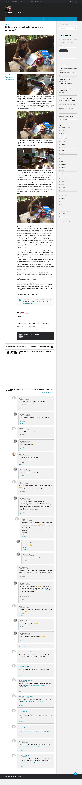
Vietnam (62, 204)
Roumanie (63, 178)
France (62, 158)
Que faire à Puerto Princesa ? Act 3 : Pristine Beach (46, 325)
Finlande (62, 155)
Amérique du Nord (64, 127)
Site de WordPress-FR (65, 221)
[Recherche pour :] (68, 28)
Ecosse (62, 147)
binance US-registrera (24, 666)
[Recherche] (75, 28)
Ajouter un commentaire (47, 392)
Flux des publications (65, 216)
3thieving (23, 646)
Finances (32, 1)
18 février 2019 (11, 74)
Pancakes (63, 170)
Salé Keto (62, 184)
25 (10, 79)
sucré (62, 190)
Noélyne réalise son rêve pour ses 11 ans (67, 68)
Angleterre (63, 130)
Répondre (21, 409)
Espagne (62, 150)
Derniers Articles (15, 1)
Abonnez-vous (64, 50)
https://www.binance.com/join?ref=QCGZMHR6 (32, 701)
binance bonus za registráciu (26, 651)
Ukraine (62, 198)
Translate (68, 60)
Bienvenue (8, 1)
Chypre (62, 141)
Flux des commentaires (65, 219)
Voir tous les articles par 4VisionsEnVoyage (33, 336)
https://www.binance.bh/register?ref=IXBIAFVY (33, 762)
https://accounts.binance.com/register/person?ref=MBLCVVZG (35, 746)
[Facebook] (68, 2)
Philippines (63, 172)
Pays (21, 1)
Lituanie (62, 167)
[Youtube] (73, 2)
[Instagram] (70, 2)
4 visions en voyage (14, 12)
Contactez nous (38, 1)
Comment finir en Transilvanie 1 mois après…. (66, 73)
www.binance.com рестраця (26, 696)
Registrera (21, 741)
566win (60, 108)
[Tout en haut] (75, 773)
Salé (61, 181)
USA (61, 201)
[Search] (76, 2)
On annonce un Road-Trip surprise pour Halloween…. (67, 84)
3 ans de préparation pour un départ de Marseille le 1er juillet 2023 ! (67, 78)
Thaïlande (63, 195)
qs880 (60, 104)
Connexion (63, 213)
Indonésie (7, 24)
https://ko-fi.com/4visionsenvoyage (30, 303)
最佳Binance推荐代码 (24, 755)
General (62, 161)
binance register (23, 727)
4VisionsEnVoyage (9, 77)
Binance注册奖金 (23, 711)
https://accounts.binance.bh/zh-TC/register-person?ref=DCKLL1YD (34, 731)
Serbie (62, 187)
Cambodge (63, 138)
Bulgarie (62, 136)
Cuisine (26, 1)
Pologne (62, 175)
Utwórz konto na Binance (25, 680)
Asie (61, 133)
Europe (62, 153)
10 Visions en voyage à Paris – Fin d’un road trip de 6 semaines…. (68, 89)
